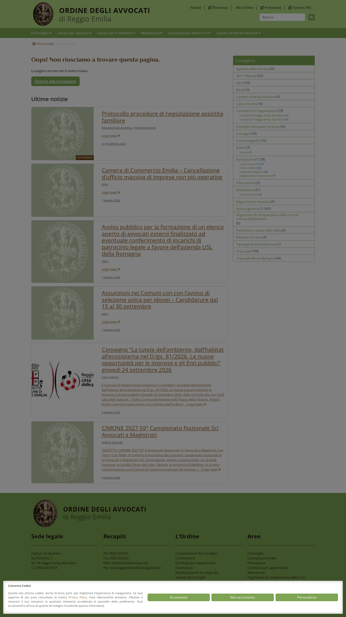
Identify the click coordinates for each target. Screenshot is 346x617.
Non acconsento (242, 597)
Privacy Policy (77, 597)
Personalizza (306, 597)
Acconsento (179, 597)
